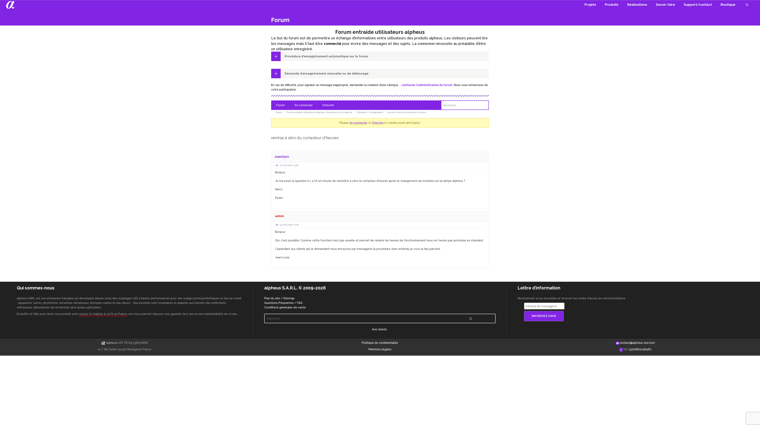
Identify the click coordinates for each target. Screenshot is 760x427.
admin (279, 216)
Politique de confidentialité (380, 342)
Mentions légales (380, 349)
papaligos (282, 156)
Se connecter (303, 105)
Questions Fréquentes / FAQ (283, 302)
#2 (277, 225)
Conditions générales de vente (285, 307)
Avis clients (380, 329)
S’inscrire (328, 105)
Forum (280, 105)
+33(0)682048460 (639, 349)
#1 (277, 165)
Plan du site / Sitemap (279, 298)
